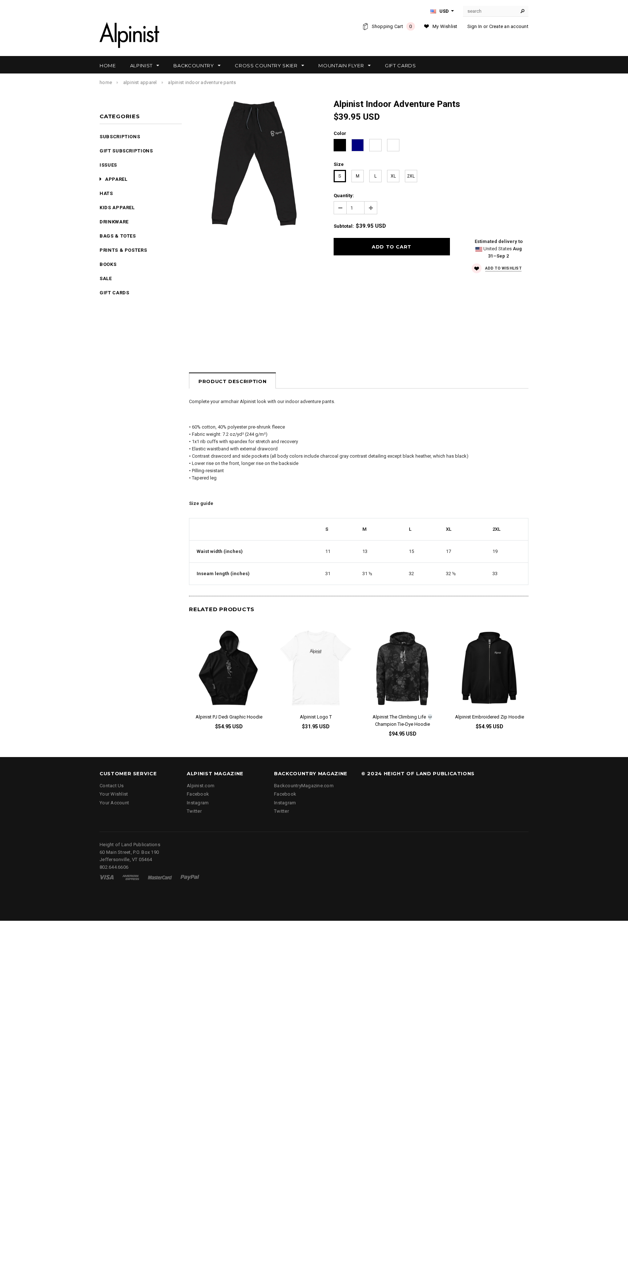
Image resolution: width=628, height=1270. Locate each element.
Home (106, 82)
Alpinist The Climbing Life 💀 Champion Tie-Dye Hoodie (403, 720)
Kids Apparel (117, 207)
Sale (106, 278)
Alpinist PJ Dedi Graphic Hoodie (229, 717)
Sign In (474, 26)
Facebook (198, 794)
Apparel (116, 179)
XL (393, 176)
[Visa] (107, 877)
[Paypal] (190, 877)
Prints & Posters (123, 250)
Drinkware (114, 221)
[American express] (130, 877)
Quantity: (344, 195)
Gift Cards (114, 292)
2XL (411, 176)
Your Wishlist (114, 794)
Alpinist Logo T (316, 717)
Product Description (232, 381)
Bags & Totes (118, 236)
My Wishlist (445, 26)
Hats (106, 193)
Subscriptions (120, 136)
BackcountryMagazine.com (304, 785)
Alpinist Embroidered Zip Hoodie (489, 717)
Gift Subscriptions (126, 151)
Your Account (114, 802)
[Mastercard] (160, 877)
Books (108, 264)
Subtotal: (344, 226)
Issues (108, 165)
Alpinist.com (200, 785)
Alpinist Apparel (140, 82)
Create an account (508, 26)
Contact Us (112, 785)
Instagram (198, 802)
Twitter (194, 811)
